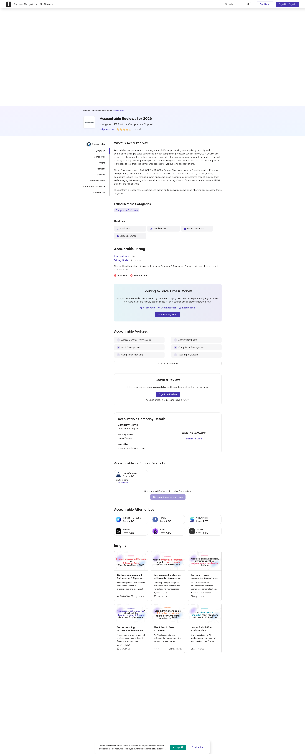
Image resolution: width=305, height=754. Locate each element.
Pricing (102, 162)
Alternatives (99, 192)
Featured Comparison (94, 186)
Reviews (101, 174)
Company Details (96, 180)
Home (86, 110)
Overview (100, 150)
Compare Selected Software (168, 497)
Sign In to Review (168, 394)
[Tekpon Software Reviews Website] (8, 4)
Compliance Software (101, 110)
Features (101, 168)
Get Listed (265, 4)
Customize (197, 747)
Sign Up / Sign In (287, 4)
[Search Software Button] (248, 4)
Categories (99, 156)
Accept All (178, 747)
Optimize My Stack (168, 314)
